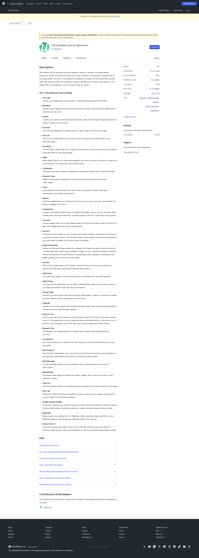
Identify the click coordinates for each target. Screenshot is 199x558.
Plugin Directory (13, 10)
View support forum (131, 152)
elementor (143, 98)
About (10, 527)
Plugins (47, 534)
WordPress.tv (87, 537)
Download (154, 47)
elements (156, 102)
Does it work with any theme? (50, 465)
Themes (48, 531)
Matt (158, 531)
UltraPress (58, 49)
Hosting (11, 534)
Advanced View (130, 117)
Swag (122, 537)
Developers (86, 534)
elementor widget (153, 98)
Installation (67, 58)
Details (44, 58)
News (10, 531)
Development (81, 58)
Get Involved (123, 527)
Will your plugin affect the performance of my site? (58, 471)
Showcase (48, 527)
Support (157, 58)
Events (121, 531)
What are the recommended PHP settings (55, 484)
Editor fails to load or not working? (52, 458)
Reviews (55, 58)
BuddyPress (161, 537)
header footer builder (152, 106)
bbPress (159, 534)
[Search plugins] (30, 23)
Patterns (48, 537)
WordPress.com (162, 527)
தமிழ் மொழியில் (32, 547)
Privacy (10, 537)
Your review (128, 134)
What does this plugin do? (49, 445)
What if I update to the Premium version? (55, 478)
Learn (84, 527)
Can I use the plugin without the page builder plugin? (59, 452)
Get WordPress (189, 3)
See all (157, 134)
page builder (155, 111)
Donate (122, 534)
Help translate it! (114, 16)
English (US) (155, 93)
